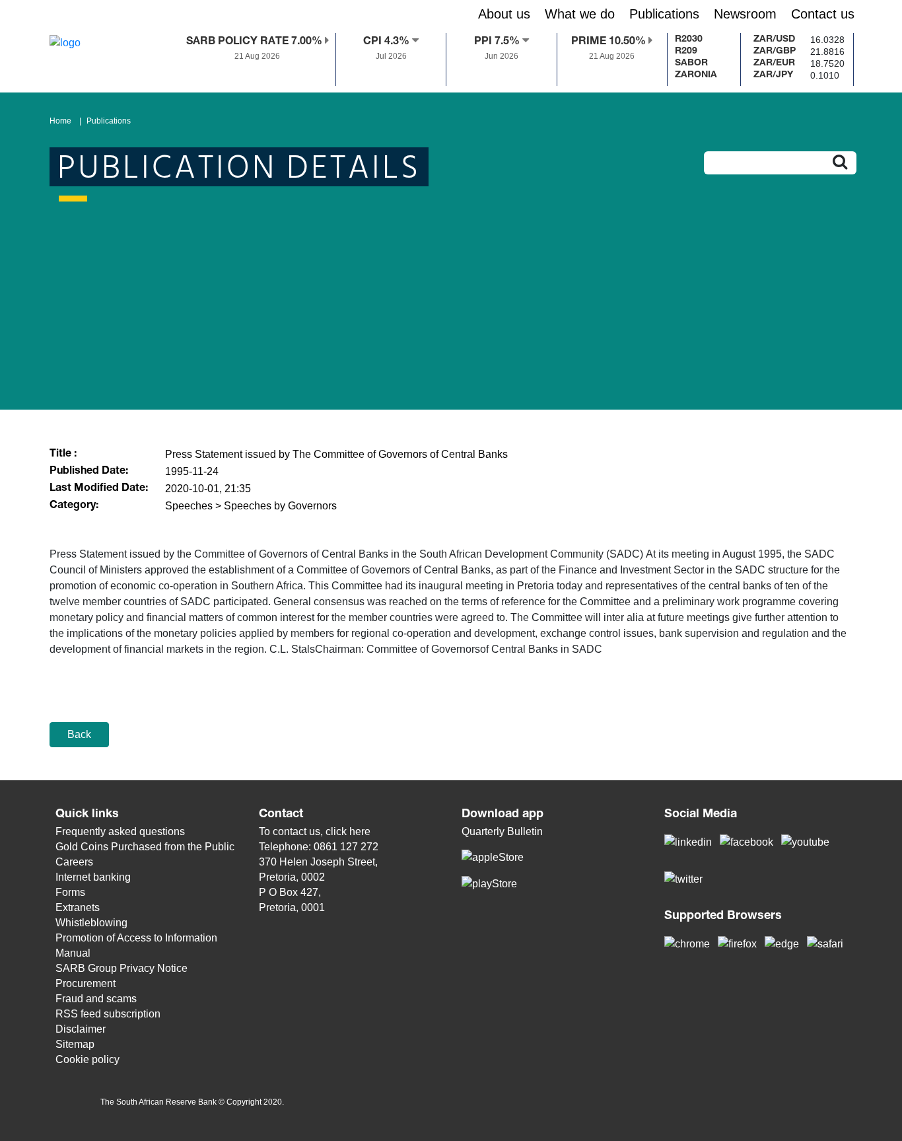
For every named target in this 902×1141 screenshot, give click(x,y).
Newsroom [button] (745, 14)
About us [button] (504, 14)
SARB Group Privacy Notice (121, 968)
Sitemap (74, 1044)
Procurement (85, 983)
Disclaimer (80, 1029)
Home (60, 121)
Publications (109, 121)
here (359, 831)
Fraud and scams (96, 998)
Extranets (77, 907)
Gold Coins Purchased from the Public (144, 846)
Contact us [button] (822, 14)
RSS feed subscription (107, 1013)
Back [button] (79, 734)
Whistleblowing (91, 922)
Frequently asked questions (120, 831)
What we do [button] (580, 14)
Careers (74, 861)
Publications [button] (664, 14)
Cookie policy (87, 1059)
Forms (70, 892)
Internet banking (93, 877)
